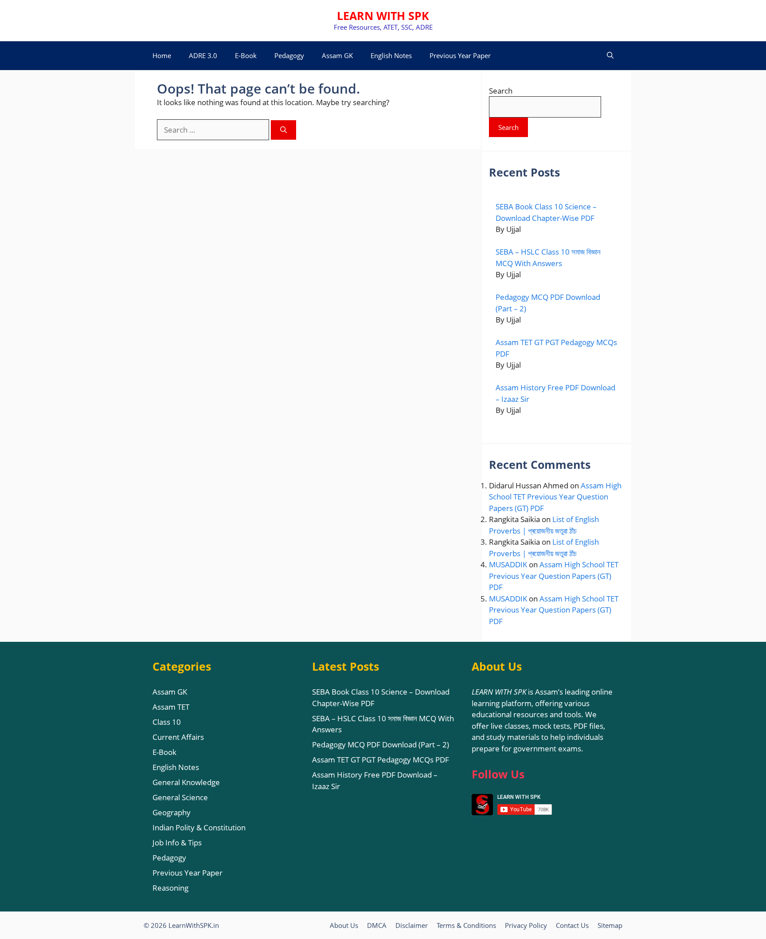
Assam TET (170, 707)
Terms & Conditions (466, 925)
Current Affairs (178, 737)
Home (161, 55)
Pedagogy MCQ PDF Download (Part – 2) (380, 744)
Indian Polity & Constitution (199, 827)
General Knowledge (186, 782)
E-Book (246, 55)
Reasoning (170, 888)
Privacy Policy (526, 925)
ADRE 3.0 (203, 55)
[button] (610, 55)
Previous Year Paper (460, 55)
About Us (344, 925)
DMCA (377, 925)
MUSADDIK (508, 564)
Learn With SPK (383, 15)
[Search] (283, 130)
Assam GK (337, 55)
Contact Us (572, 925)
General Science (180, 797)
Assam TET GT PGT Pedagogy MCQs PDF (380, 759)
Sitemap (610, 925)
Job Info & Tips (177, 842)
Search (500, 91)
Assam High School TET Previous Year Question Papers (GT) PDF (555, 496)
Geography (171, 812)
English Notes (391, 55)
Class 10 (166, 722)
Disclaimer (411, 925)
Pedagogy (289, 55)
